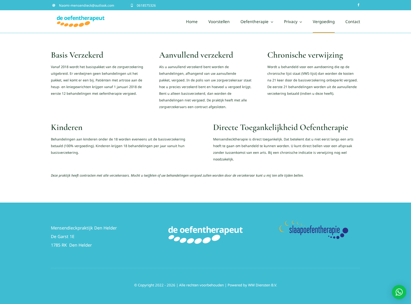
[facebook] (358, 4)
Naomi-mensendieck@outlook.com (86, 5)
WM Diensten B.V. (262, 285)
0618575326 (146, 5)
